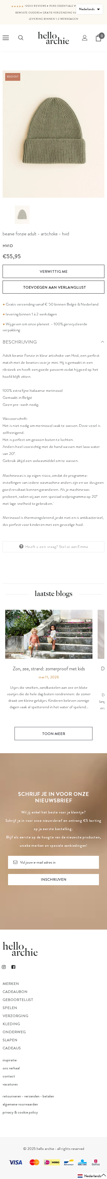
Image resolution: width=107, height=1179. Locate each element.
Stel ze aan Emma (73, 546)
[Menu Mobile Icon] (6, 38)
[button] (92, 1176)
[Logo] (53, 38)
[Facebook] (13, 966)
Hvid (8, 246)
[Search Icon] (20, 38)
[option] (53, 134)
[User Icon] (85, 38)
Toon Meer (53, 734)
